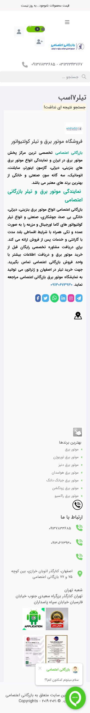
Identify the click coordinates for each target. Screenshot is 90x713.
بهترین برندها (70, 442)
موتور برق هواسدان (65, 472)
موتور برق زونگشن (65, 488)
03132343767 (70, 64)
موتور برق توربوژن (65, 457)
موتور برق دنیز (68, 465)
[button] (35, 29)
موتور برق (71, 449)
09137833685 (43, 64)
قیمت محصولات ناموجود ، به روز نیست (45, 5)
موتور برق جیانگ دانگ (62, 480)
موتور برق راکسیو (66, 496)
